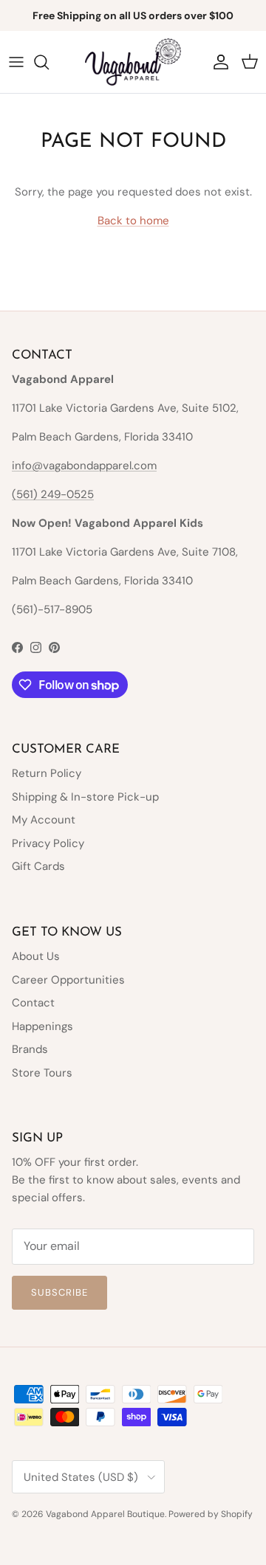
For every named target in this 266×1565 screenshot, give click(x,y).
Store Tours (42, 1072)
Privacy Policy (48, 843)
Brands (30, 1049)
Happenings (42, 1026)
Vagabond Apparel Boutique (105, 1514)
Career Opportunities (68, 979)
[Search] (49, 62)
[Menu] (16, 62)
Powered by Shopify (210, 1514)
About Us (36, 956)
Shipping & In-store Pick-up (85, 797)
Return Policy (46, 773)
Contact (33, 1002)
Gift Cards (38, 866)
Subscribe (59, 1292)
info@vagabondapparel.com (84, 465)
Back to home (133, 220)
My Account (43, 819)
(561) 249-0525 (53, 494)
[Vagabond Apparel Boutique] (133, 62)
